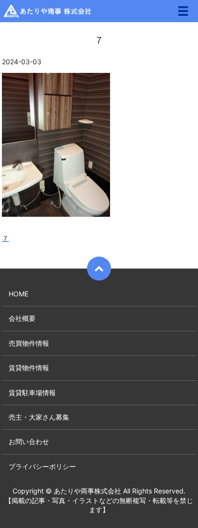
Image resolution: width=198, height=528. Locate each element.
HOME (18, 294)
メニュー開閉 (183, 11)
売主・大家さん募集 (39, 417)
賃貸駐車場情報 (32, 392)
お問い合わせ (29, 441)
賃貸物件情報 (29, 368)
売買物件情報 (29, 343)
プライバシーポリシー (42, 466)
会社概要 (22, 318)
